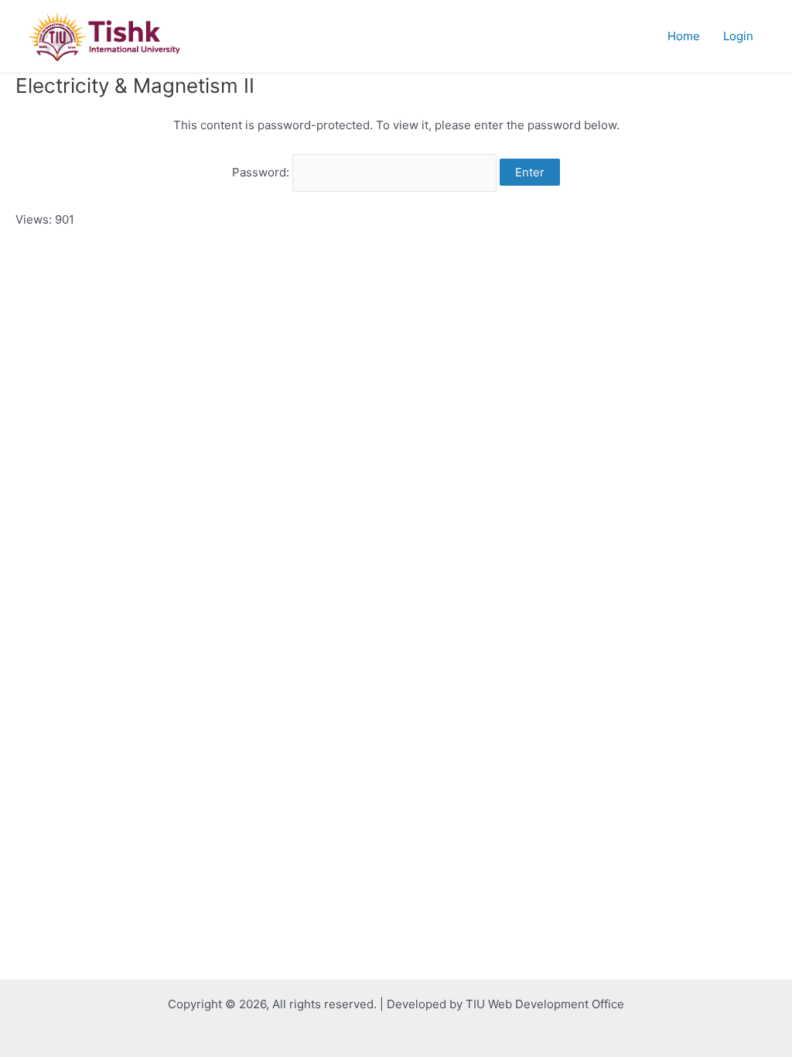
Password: (262, 172)
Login (738, 36)
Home (683, 36)
